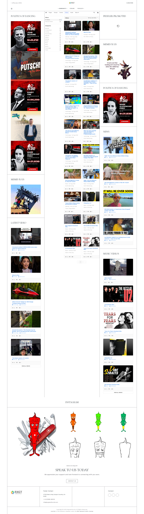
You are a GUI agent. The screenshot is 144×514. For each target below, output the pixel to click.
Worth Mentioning (69, 86)
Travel (46, 49)
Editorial (47, 35)
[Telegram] (117, 495)
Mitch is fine (87, 32)
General (47, 28)
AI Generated (48, 30)
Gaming (47, 39)
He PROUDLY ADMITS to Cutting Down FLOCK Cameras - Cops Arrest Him (90, 82)
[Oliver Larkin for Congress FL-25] (26, 126)
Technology (48, 48)
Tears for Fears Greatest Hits (91, 249)
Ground (109, 29)
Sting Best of (87, 203)
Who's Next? (108, 278)
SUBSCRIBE (129, 3)
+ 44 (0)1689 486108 (49, 499)
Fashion (47, 37)
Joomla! (53, 511)
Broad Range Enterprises (115, 25)
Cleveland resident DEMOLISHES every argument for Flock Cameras (72, 33)
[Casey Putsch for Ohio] (26, 66)
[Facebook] (109, 495)
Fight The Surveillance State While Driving (90, 181)
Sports (46, 46)
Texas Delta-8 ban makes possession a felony (72, 203)
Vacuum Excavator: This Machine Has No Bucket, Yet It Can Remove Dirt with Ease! (90, 57)
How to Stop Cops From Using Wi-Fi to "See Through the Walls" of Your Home (72, 107)
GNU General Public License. (85, 511)
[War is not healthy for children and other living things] (26, 199)
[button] (63, 8)
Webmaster (22, 250)
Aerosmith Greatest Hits (91, 225)
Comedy (47, 31)
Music (46, 42)
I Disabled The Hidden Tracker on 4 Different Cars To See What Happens (71, 157)
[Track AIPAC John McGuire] (26, 36)
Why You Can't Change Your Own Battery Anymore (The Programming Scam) (90, 132)
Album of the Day (88, 207)
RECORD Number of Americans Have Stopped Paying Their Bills (91, 156)
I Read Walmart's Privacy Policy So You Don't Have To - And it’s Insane (91, 107)
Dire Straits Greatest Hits (111, 384)
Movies (46, 40)
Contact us (72, 481)
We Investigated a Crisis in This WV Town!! (72, 181)
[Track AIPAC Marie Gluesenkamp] (26, 155)
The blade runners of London (71, 81)
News (46, 44)
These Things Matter (70, 38)
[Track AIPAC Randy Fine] (26, 96)
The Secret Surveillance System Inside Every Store (72, 132)
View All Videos (26, 366)
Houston (109, 31)
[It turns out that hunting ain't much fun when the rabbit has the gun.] (118, 64)
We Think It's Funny (88, 36)
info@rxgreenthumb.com (50, 502)
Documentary (48, 33)
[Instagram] (113, 495)
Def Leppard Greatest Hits (71, 226)
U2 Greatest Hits (70, 248)
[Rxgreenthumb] (72, 3)
